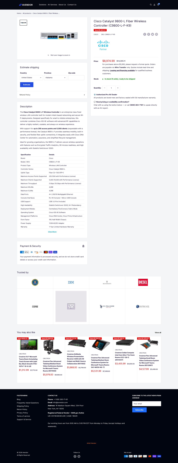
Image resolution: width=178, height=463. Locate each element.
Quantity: (97, 88)
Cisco (96, 34)
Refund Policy (25, 95)
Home (19, 13)
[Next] (161, 359)
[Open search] (151, 5)
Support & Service (24, 419)
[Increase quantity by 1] (118, 88)
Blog (18, 399)
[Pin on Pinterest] (148, 34)
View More (52, 232)
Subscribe (139, 410)
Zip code (71, 73)
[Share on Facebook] (144, 34)
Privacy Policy (22, 413)
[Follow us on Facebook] (75, 456)
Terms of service (23, 416)
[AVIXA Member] (91, 443)
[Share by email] (156, 34)
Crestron (22, 354)
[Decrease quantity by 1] (104, 88)
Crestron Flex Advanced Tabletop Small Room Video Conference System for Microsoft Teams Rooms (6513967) (149, 360)
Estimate (26, 85)
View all (158, 332)
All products (27, 13)
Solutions (42, 5)
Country (23, 73)
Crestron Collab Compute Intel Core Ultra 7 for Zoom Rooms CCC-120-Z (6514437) (125, 356)
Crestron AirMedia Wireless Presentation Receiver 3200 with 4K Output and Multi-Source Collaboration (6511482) (76, 359)
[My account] (154, 5)
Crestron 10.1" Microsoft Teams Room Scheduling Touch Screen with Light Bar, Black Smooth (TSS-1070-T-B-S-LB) (28, 361)
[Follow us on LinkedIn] (78, 456)
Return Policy (22, 409)
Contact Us (71, 5)
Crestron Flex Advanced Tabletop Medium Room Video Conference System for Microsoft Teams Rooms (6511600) (53, 366)
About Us (62, 5)
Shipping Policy (23, 406)
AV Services (52, 5)
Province (47, 73)
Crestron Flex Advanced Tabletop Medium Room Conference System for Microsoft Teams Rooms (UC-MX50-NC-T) (100, 362)
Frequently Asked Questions (28, 403)
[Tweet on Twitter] (152, 34)
